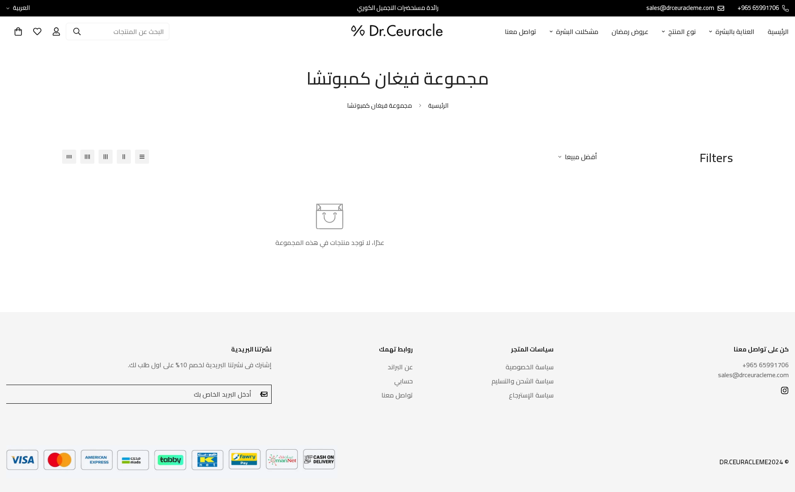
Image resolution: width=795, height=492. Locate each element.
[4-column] (87, 157)
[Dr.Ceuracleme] (397, 31)
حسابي (403, 381)
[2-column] (124, 157)
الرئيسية (438, 105)
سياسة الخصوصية (530, 367)
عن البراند (400, 367)
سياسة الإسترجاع (531, 395)
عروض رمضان (630, 31)
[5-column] (69, 157)
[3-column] (106, 157)
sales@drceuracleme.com (753, 375)
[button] (18, 31)
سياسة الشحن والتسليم (522, 381)
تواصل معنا (520, 31)
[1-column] (142, 157)
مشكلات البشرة (577, 31)
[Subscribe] (262, 394)
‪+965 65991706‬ (765, 365)
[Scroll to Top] (16, 446)
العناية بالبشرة (735, 31)
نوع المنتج (682, 31)
